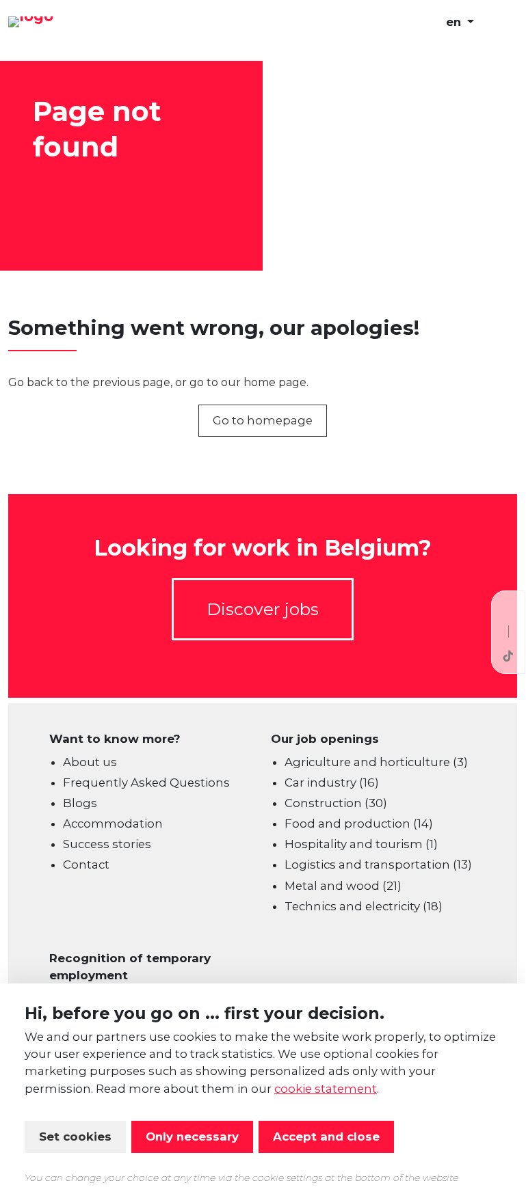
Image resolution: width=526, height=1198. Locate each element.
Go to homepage (263, 420)
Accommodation (113, 823)
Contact (86, 864)
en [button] (455, 22)
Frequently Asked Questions (146, 782)
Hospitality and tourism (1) (361, 844)
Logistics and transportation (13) (378, 864)
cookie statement (325, 1088)
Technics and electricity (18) (364, 906)
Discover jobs (263, 609)
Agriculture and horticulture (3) (376, 762)
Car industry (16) (332, 782)
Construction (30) (336, 803)
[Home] (76, 22)
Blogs (80, 803)
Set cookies (75, 1136)
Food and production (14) (359, 823)
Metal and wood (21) (343, 886)
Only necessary (192, 1136)
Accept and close (326, 1136)
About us (90, 762)
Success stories (107, 844)
